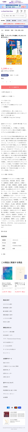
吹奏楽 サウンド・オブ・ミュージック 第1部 (20, 284)
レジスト (19, 20)
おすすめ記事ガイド (8, 342)
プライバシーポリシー (8, 394)
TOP (2, 30)
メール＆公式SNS (7, 346)
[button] (25, 11)
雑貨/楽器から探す (8, 315)
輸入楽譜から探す (7, 311)
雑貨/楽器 (14, 20)
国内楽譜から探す (7, 307)
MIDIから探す (6, 322)
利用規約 (5, 387)
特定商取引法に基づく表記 (10, 390)
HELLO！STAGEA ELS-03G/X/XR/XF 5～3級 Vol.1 (7, 284)
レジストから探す (7, 318)
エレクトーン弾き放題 (8, 331)
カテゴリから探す (7, 304)
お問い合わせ (6, 377)
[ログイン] (17, 11)
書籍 (12, 30)
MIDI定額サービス (7, 335)
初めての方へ (6, 362)
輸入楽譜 (8, 20)
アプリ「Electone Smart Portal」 (12, 338)
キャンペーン (6, 353)
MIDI (25, 20)
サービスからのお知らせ (9, 349)
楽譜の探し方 (6, 370)
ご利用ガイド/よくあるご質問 (10, 366)
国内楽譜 (3, 20)
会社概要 (5, 397)
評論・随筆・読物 (19, 30)
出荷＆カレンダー (7, 373)
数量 (2, 78)
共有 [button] (4, 254)
